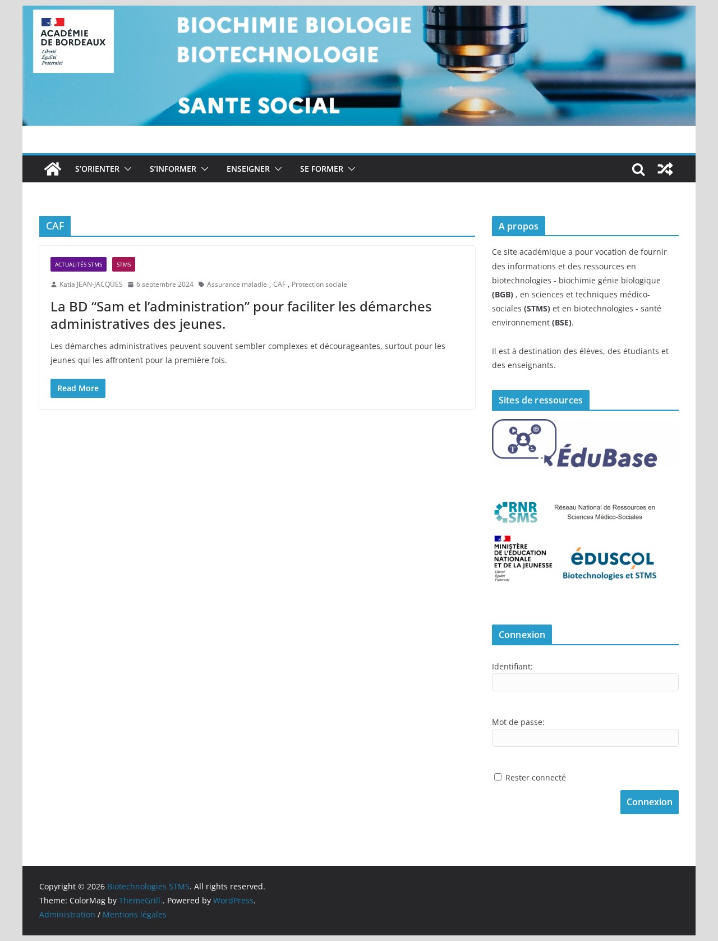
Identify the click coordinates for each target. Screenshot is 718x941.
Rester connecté (535, 777)
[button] (125, 169)
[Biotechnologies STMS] (52, 168)
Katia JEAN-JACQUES (91, 284)
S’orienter (97, 168)
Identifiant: (512, 666)
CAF (279, 284)
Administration (67, 914)
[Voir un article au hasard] (665, 168)
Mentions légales (135, 914)
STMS (124, 264)
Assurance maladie (237, 284)
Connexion (650, 802)
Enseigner (248, 168)
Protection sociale (319, 284)
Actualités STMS (78, 264)
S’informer (173, 168)
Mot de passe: (518, 722)
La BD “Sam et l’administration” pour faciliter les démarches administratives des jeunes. (241, 315)
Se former (321, 168)
